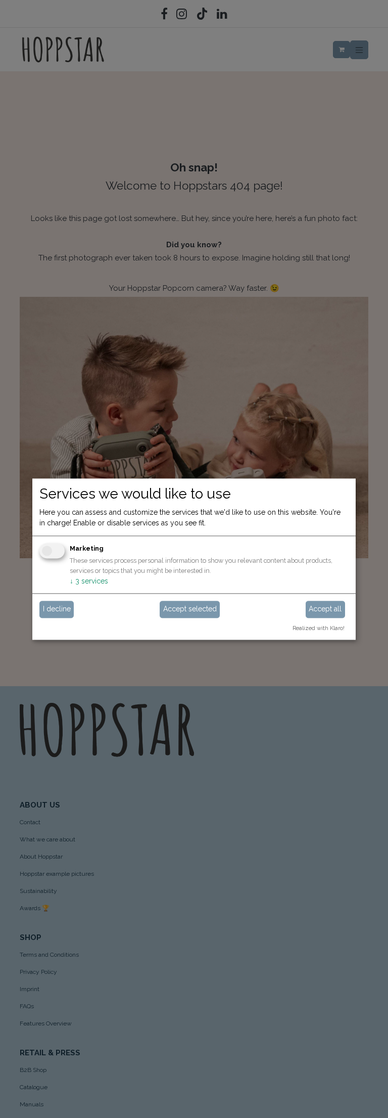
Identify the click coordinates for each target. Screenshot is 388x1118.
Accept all (325, 609)
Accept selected (190, 609)
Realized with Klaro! (319, 628)
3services (89, 581)
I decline (57, 609)
